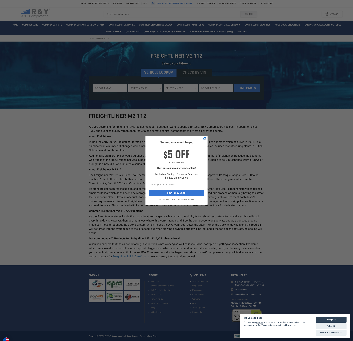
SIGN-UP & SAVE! (176, 193)
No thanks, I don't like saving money (176, 200)
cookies (259, 322)
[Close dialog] (204, 138)
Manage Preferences (331, 332)
